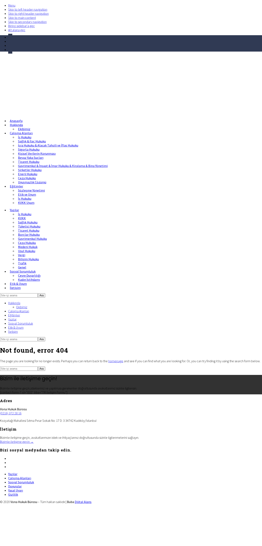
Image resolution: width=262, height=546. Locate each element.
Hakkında (14, 303)
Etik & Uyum (16, 327)
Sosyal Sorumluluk (20, 323)
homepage (115, 361)
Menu (11, 5)
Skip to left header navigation (27, 9)
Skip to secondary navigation (27, 22)
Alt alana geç (16, 30)
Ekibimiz (21, 307)
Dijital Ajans (83, 502)
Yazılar (12, 319)
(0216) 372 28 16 (10, 413)
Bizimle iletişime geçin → (17, 442)
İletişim (13, 331)
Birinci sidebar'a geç (21, 26)
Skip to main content (22, 18)
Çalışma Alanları (18, 311)
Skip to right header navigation (28, 13)
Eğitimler (14, 315)
